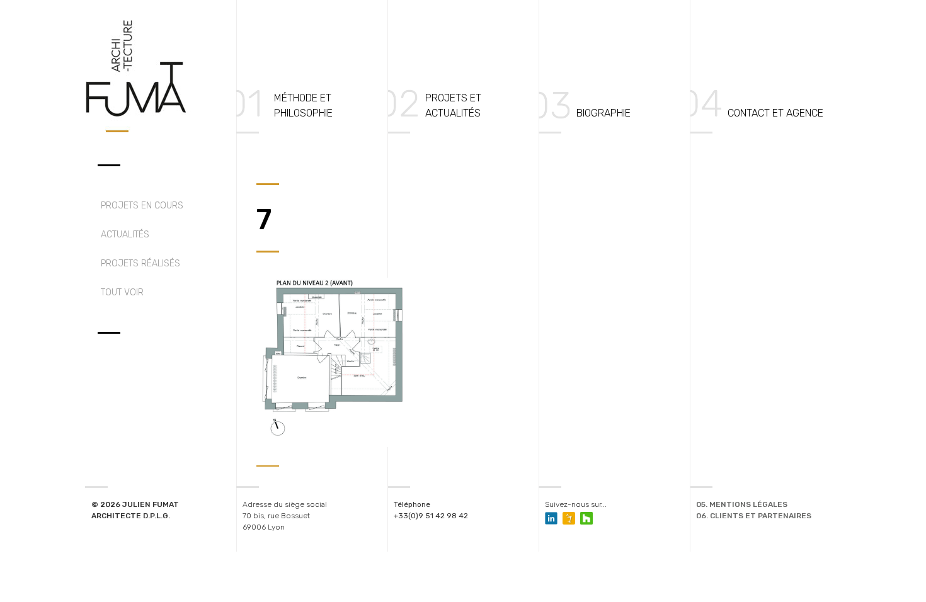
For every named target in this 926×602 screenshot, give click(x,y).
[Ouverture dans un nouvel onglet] (569, 518)
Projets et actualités (453, 105)
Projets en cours (142, 205)
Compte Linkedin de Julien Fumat (551, 518)
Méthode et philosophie (303, 105)
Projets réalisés (140, 263)
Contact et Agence (775, 113)
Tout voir (122, 292)
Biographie (603, 113)
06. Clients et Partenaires (753, 515)
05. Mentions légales (741, 504)
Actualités (125, 234)
